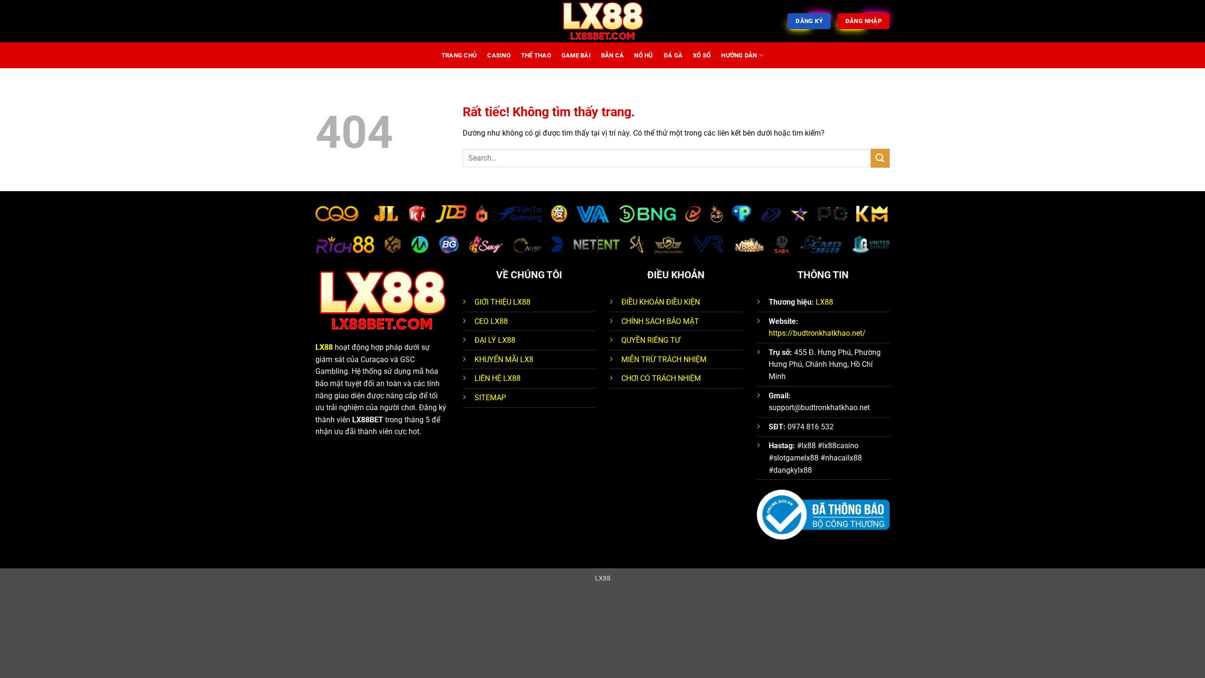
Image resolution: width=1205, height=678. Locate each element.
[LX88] (602, 21)
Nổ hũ (643, 55)
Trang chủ (459, 55)
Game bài (576, 55)
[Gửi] (880, 158)
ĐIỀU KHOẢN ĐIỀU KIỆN (660, 302)
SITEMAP (490, 397)
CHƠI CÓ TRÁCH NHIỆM (661, 378)
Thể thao (536, 55)
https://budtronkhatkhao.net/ (817, 333)
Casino (499, 55)
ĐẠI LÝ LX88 (494, 340)
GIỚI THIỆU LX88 (502, 302)
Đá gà (673, 55)
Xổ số (702, 55)
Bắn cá (612, 55)
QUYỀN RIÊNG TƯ (650, 340)
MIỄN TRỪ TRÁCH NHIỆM (664, 359)
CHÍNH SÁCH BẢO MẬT (660, 321)
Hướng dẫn (739, 55)
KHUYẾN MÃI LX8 (503, 359)
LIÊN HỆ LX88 (497, 378)
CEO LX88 (491, 321)
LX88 (324, 347)
